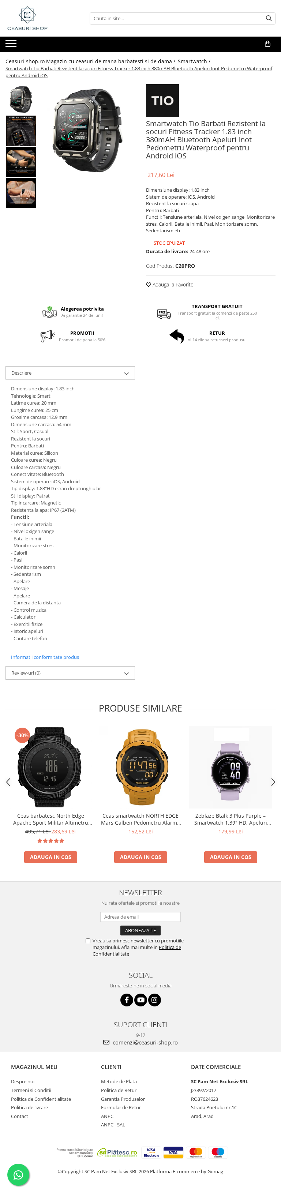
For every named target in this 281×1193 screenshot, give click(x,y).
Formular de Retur (121, 1107)
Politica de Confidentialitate (41, 1099)
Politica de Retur (118, 1090)
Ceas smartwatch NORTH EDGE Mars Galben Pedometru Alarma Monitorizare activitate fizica (140, 819)
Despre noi (22, 1081)
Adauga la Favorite (172, 284)
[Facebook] (126, 1000)
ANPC (107, 1116)
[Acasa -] (42, 18)
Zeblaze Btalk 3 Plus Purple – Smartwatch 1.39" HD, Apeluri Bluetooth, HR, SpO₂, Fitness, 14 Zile (230, 819)
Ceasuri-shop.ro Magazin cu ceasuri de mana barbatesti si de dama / (91, 61)
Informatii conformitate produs (45, 657)
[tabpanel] (87, 131)
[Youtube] (140, 1000)
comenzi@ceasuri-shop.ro (144, 1042)
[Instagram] (154, 1000)
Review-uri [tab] (26, 672)
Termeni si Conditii (31, 1090)
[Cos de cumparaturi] (268, 44)
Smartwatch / (195, 61)
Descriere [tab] (21, 372)
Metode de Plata (119, 1081)
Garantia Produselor (123, 1099)
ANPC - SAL (113, 1124)
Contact (19, 1116)
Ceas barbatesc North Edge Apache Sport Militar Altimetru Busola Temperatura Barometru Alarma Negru (51, 819)
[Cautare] (269, 18)
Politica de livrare (29, 1107)
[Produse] (11, 45)
